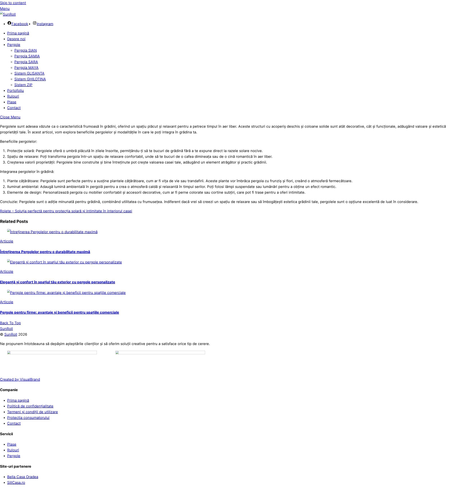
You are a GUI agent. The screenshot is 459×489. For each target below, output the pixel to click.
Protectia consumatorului (28, 417)
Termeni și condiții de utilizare (32, 412)
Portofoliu (15, 90)
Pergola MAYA (26, 67)
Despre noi (16, 39)
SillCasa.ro (16, 482)
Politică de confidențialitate (30, 406)
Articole (6, 241)
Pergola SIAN (25, 50)
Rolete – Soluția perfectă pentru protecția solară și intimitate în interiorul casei (66, 211)
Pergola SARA (26, 62)
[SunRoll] (8, 14)
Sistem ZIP (23, 85)
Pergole (13, 44)
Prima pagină (18, 33)
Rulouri (13, 96)
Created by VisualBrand (20, 379)
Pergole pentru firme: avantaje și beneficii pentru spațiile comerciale (59, 312)
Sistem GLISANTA (29, 73)
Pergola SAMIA (27, 56)
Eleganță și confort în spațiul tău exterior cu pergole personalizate (57, 282)
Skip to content (13, 3)
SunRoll (10, 334)
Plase (11, 102)
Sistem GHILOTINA (30, 79)
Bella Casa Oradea (22, 477)
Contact (14, 108)
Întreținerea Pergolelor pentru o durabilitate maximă (45, 252)
